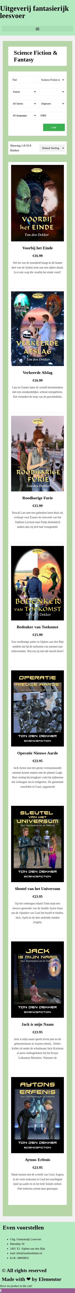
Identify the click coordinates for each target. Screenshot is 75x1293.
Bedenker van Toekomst (37, 627)
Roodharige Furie (37, 498)
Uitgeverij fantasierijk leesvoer (34, 12)
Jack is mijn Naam (37, 1024)
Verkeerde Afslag (37, 372)
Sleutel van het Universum (37, 888)
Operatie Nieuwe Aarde (37, 753)
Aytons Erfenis (37, 1159)
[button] (37, 29)
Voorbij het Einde (37, 248)
